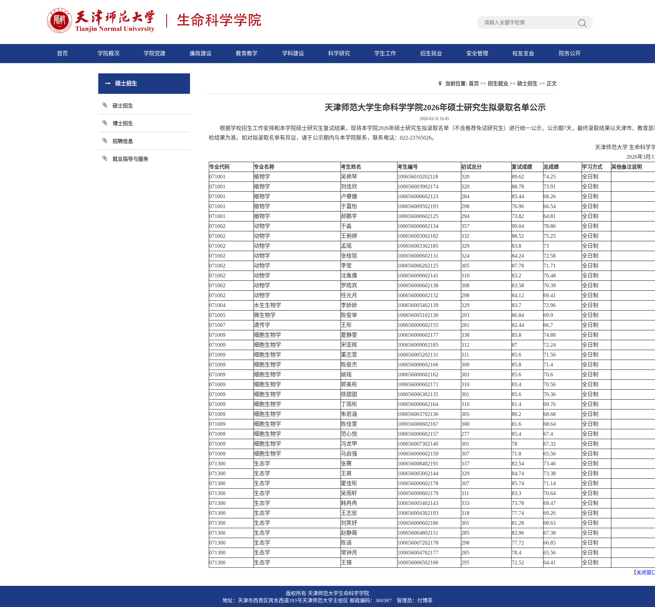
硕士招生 (123, 106)
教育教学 (247, 53)
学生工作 (385, 53)
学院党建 (154, 53)
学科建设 (293, 53)
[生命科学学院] (182, 32)
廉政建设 (201, 53)
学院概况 (108, 53)
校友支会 (523, 53)
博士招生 (123, 123)
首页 (62, 53)
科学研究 (339, 53)
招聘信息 (123, 141)
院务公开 (570, 53)
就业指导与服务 (130, 159)
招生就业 (431, 53)
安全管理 (477, 53)
